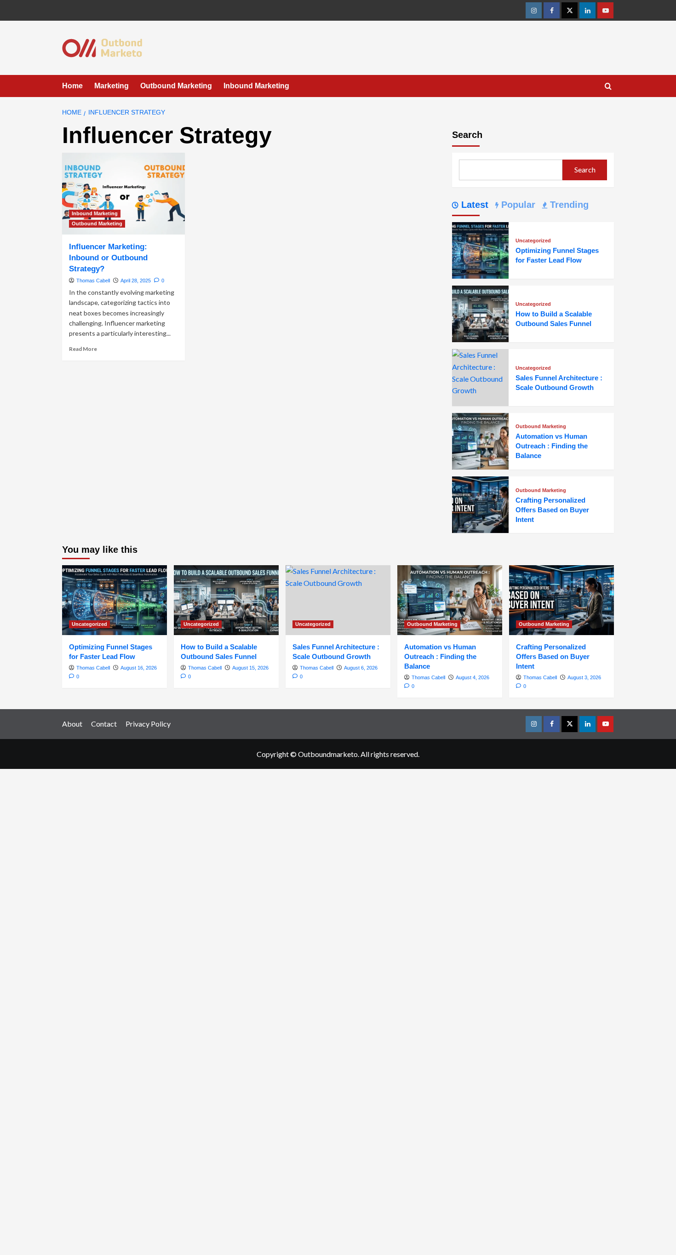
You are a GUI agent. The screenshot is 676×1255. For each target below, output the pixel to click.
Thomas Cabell (93, 280)
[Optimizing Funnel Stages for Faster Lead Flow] (480, 249)
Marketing (111, 86)
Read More (83, 348)
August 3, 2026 (584, 677)
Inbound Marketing (256, 86)
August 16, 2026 (138, 667)
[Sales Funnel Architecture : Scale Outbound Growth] (480, 371)
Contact (104, 723)
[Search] (608, 87)
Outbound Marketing (176, 86)
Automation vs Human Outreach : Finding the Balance (552, 445)
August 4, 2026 (472, 677)
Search (467, 135)
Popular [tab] (516, 205)
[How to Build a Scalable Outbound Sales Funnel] (480, 313)
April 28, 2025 (135, 280)
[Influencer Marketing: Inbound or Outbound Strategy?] (123, 194)
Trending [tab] (568, 205)
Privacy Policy (148, 723)
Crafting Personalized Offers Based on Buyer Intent (552, 509)
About (72, 723)
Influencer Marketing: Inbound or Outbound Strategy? (108, 257)
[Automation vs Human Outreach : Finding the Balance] (480, 440)
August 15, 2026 (250, 667)
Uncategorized (533, 240)
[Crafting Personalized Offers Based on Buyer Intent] (480, 503)
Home (72, 86)
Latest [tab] (473, 205)
